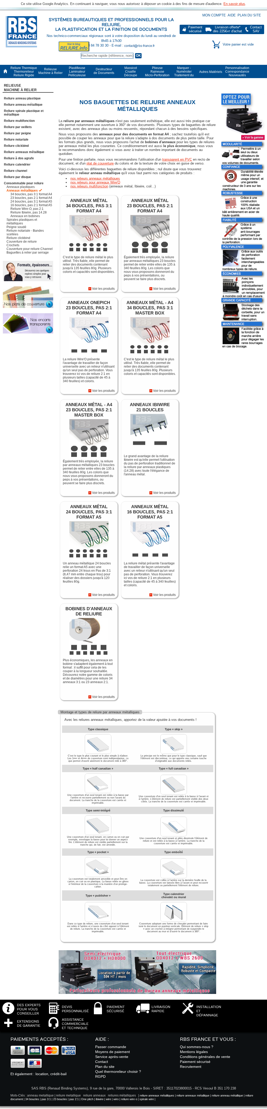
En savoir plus (234, 4)
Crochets (13, 245)
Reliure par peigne (17, 133)
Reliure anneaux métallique (24, 152)
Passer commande (110, 1047)
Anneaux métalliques (22, 190)
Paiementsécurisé (195, 29)
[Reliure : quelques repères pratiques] (28, 271)
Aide (232, 15)
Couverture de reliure (22, 241)
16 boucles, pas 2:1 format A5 (31, 205)
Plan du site (249, 15)
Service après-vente (111, 1057)
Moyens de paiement (112, 1052)
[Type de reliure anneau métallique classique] (98, 752)
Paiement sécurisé (195, 1062)
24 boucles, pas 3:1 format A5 (31, 201)
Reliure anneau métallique (23, 104)
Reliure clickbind (16, 146)
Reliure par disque (17, 177)
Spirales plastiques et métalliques (22, 221)
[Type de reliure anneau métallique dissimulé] (173, 835)
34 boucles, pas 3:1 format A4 (31, 194)
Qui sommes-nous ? (196, 1047)
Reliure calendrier (17, 164)
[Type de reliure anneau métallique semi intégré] (98, 834)
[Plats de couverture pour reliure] (28, 297)
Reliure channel (15, 171)
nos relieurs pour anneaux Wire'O (95, 182)
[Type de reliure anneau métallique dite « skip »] (173, 752)
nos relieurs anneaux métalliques (95, 178)
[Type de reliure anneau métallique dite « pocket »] (98, 876)
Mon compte (214, 15)
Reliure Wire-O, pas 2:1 (27, 209)
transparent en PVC (177, 159)
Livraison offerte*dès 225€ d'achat (227, 29)
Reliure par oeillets (18, 127)
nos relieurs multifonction (89, 186)
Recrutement (190, 1066)
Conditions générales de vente (205, 1057)
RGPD (100, 1076)
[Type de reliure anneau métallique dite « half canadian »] (98, 792)
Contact (101, 1062)
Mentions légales (194, 1052)
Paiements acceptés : (39, 1039)
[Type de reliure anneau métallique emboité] (173, 877)
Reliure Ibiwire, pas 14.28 (28, 212)
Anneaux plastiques (21, 187)
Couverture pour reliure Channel (30, 249)
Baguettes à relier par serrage (28, 252)
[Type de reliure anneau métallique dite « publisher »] (98, 920)
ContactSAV (256, 29)
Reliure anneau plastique (22, 98)
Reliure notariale (16, 139)
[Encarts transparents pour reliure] (28, 323)
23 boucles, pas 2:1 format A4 (31, 198)
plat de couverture (100, 163)
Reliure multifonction (19, 121)
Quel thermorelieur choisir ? (118, 1071)
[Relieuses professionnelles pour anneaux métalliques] (96, 992)
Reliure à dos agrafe (19, 158)
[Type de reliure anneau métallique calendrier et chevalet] (173, 920)
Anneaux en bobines (25, 216)
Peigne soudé (16, 227)
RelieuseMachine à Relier (20, 88)
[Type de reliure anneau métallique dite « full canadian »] (173, 793)
